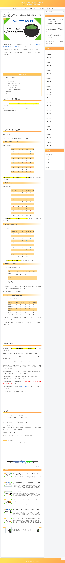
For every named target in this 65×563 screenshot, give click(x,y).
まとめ (7, 93)
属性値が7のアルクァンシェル (14, 83)
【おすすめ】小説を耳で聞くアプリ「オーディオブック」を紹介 (54, 20)
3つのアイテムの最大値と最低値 (14, 89)
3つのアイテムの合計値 (13, 87)
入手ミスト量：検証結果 (11, 80)
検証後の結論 (8, 91)
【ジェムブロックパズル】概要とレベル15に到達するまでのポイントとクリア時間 (54, 30)
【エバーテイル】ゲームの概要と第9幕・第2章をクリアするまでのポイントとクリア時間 (54, 36)
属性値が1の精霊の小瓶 (12, 85)
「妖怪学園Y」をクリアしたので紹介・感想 (54, 24)
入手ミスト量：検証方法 (11, 77)
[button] (35, 462)
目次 (21, 74)
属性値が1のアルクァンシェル (14, 81)
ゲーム (5, 440)
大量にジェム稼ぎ (23, 386)
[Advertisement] (22, 64)
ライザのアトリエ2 (10, 440)
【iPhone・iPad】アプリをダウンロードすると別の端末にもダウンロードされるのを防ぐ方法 (54, 41)
